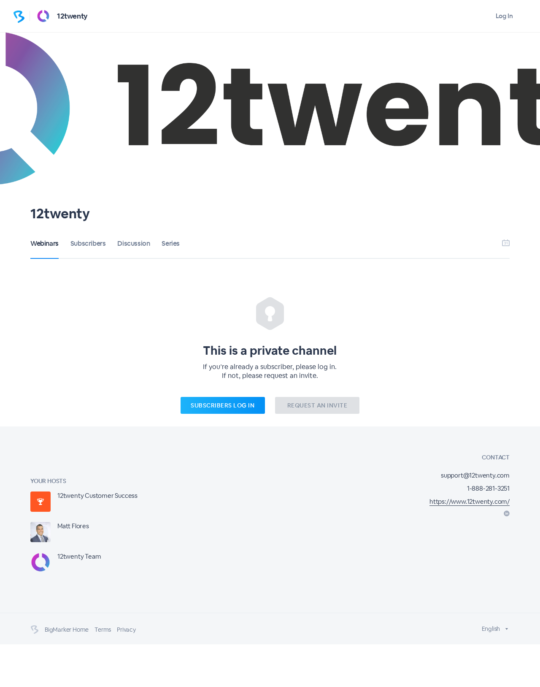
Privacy (126, 629)
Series (171, 243)
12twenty (72, 16)
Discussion (133, 243)
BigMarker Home (67, 629)
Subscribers (88, 243)
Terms (102, 629)
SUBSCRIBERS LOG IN (222, 405)
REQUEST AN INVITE (317, 405)
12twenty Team (79, 556)
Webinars (44, 243)
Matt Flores (73, 526)
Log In (504, 16)
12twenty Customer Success (97, 495)
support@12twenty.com (475, 475)
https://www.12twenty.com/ (469, 501)
